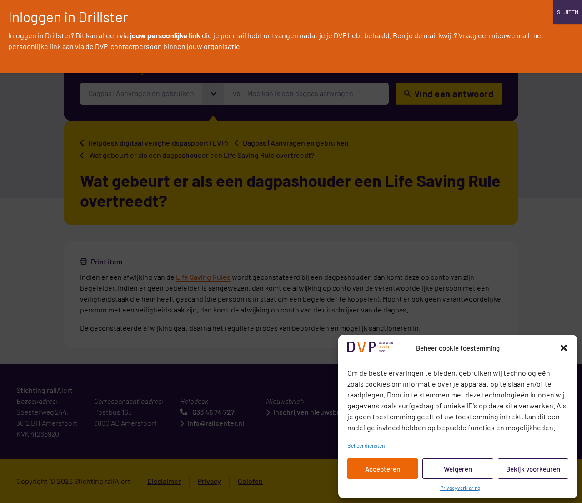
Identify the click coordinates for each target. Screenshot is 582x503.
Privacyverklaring (460, 487)
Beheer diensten (366, 445)
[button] (563, 347)
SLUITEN (567, 12)
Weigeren (458, 469)
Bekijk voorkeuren (533, 469)
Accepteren (382, 469)
